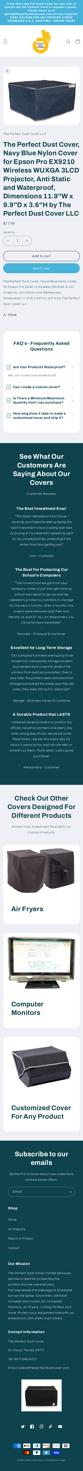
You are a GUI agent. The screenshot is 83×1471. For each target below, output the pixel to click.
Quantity (9, 232)
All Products (16, 1229)
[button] (5, 41)
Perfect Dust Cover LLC (36, 1460)
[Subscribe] (70, 1192)
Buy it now (41, 268)
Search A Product (20, 1238)
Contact (14, 1248)
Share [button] (12, 314)
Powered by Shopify (56, 1460)
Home (12, 1219)
